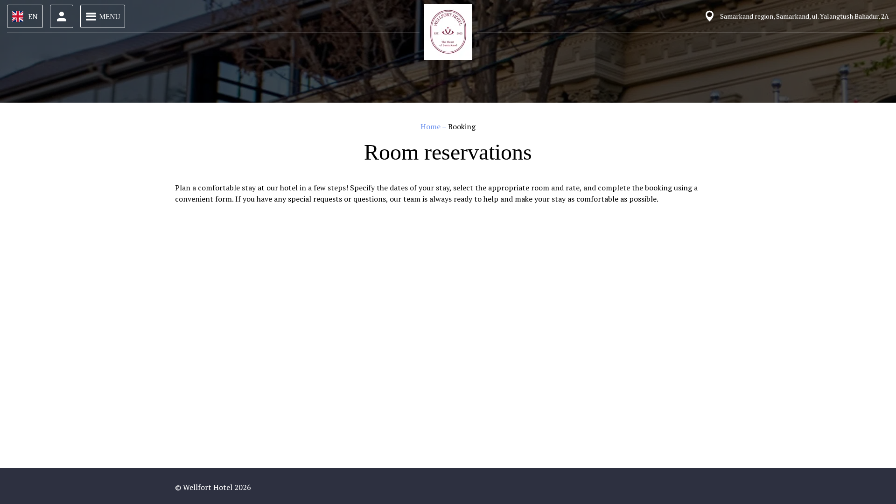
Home (431, 126)
